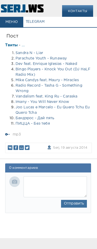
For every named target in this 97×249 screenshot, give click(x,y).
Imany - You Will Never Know (42, 101)
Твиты (11, 45)
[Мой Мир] (21, 147)
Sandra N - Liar (29, 53)
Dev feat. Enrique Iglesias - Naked (46, 63)
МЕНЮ (11, 22)
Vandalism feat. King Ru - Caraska (47, 96)
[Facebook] (15, 147)
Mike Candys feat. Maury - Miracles (47, 80)
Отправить (74, 203)
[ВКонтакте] (10, 147)
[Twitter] (27, 147)
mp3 (17, 134)
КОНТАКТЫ (77, 11)
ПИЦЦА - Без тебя (33, 123)
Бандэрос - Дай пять (35, 118)
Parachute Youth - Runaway (41, 58)
